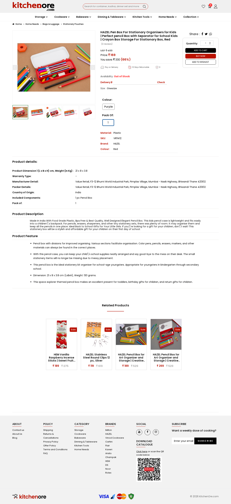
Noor (108, 468)
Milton (108, 430)
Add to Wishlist (200, 62)
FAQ (45, 453)
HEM (107, 461)
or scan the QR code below (150, 453)
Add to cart (200, 50)
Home (18, 24)
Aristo (108, 453)
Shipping (48, 430)
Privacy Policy (50, 441)
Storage (78, 430)
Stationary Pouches (73, 24)
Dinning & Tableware (85, 441)
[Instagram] (156, 432)
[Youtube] (139, 432)
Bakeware (80, 437)
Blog (14, 437)
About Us (17, 434)
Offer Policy (49, 445)
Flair (107, 445)
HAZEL (116, 143)
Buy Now (200, 56)
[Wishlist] (203, 6)
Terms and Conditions (55, 449)
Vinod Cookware (114, 437)
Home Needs (32, 24)
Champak (110, 457)
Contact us (18, 430)
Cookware (80, 434)
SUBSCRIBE (205, 440)
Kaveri (108, 449)
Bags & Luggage (51, 24)
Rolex (108, 472)
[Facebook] (148, 432)
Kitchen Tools (81, 445)
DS (106, 465)
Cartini (108, 441)
